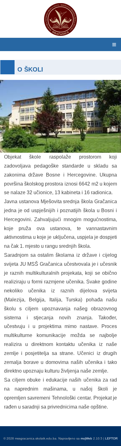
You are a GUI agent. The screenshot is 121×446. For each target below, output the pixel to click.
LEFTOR (111, 438)
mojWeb (86, 438)
